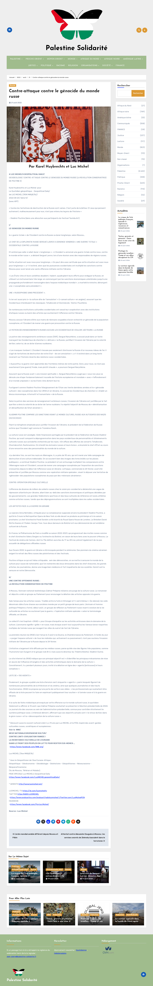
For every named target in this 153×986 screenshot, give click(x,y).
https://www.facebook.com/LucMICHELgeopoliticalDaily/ (34, 777)
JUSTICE (32, 65)
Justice (120, 135)
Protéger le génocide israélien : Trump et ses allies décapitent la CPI (92, 921)
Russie (12, 85)
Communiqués (123, 123)
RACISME (60, 65)
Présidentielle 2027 (20, 870)
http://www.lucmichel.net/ (30, 784)
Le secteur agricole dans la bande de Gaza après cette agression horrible (127, 921)
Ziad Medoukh (132, 915)
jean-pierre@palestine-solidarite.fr (21, 956)
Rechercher (123, 86)
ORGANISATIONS (89, 65)
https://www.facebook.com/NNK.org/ (27, 747)
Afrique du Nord (124, 106)
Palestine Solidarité (77, 48)
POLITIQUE (46, 65)
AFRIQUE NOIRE (112, 59)
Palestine (121, 171)
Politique (16, 866)
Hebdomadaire (60, 953)
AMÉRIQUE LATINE (132, 59)
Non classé (122, 159)
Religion (120, 195)
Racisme (121, 189)
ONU (49, 915)
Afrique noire (123, 112)
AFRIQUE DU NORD (90, 59)
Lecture (120, 141)
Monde (120, 147)
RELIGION (73, 65)
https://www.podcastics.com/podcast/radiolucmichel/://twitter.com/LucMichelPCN (47, 797)
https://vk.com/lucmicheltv (35, 791)
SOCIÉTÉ (106, 65)
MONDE (72, 59)
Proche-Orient (123, 183)
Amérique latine (124, 117)
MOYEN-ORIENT (55, 59)
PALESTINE (15, 59)
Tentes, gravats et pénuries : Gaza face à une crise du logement (59, 921)
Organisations (123, 165)
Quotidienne (81, 950)
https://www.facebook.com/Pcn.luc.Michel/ (29, 804)
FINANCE (120, 65)
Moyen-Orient (123, 153)
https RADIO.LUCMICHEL (28, 794)
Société (120, 201)
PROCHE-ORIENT (34, 59)
